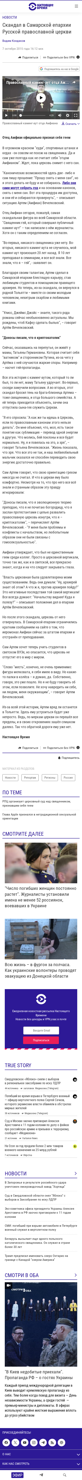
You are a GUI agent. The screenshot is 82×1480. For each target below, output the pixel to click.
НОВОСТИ (16, 1173)
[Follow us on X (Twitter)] (15, 1442)
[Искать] (65, 1475)
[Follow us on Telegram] (43, 1442)
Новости (9, 17)
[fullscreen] (76, 115)
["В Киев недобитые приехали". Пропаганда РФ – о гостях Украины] (41, 1324)
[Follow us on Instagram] (34, 1442)
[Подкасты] (61, 1442)
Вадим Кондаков (13, 41)
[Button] (28, 57)
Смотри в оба (22, 1275)
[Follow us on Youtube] (24, 1442)
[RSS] (52, 1442)
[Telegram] (41, 1475)
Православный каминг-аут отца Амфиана (40, 82)
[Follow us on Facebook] (6, 1442)
